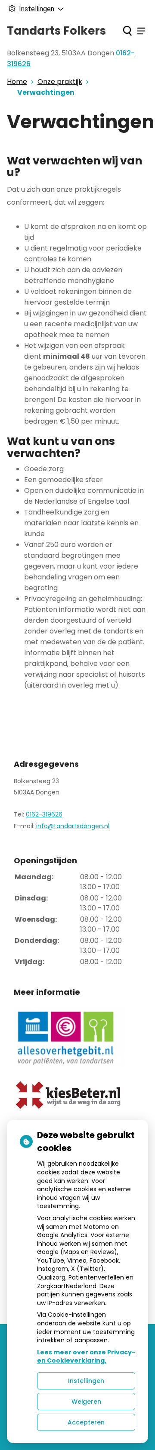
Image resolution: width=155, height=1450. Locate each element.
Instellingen (86, 1380)
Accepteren (86, 1422)
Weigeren (86, 1401)
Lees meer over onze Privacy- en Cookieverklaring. (86, 1356)
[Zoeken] (127, 30)
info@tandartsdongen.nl (72, 826)
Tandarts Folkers (56, 31)
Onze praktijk (59, 82)
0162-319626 (44, 814)
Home (17, 82)
